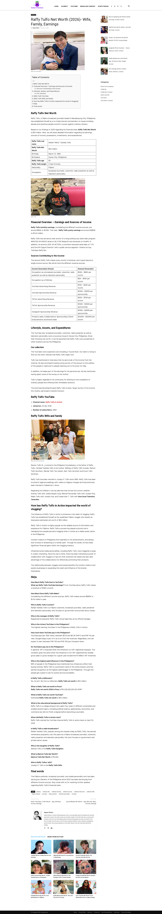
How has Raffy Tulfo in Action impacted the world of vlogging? (56, 101)
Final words (38, 106)
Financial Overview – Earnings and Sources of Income (53, 86)
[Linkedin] (52, 828)
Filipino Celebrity (36, 794)
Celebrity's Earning (56, 791)
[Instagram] (114, 6)
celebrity (38, 791)
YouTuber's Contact (107, 100)
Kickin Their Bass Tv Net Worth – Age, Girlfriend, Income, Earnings (46, 802)
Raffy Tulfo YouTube (41, 96)
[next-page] (35, 901)
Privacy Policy (82, 912)
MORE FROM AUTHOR (55, 837)
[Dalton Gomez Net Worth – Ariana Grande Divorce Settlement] (41, 867)
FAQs (35, 104)
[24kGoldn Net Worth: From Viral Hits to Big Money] (63, 847)
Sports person (103, 6)
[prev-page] (32, 901)
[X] (121, 6)
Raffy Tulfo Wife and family (43, 99)
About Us (89, 912)
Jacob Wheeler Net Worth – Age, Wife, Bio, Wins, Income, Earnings (81, 802)
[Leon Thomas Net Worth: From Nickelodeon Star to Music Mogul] (86, 887)
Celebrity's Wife (90, 791)
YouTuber (74, 6)
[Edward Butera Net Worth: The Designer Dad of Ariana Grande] (63, 867)
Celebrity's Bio (46, 791)
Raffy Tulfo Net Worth (41, 84)
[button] (129, 6)
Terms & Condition (126, 912)
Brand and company (87, 6)
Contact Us (97, 912)
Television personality (64, 794)
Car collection (41, 93)
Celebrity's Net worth (79, 791)
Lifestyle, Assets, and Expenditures (47, 91)
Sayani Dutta (36, 28)
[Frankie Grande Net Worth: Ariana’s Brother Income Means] (86, 867)
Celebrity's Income (67, 791)
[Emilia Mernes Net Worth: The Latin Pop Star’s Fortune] (63, 887)
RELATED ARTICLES (38, 837)
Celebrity (64, 6)
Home (56, 6)
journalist (44, 794)
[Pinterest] (117, 6)
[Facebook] (111, 6)
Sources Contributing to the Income (48, 88)
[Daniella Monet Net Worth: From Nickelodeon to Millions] (41, 887)
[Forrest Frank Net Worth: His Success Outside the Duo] (86, 847)
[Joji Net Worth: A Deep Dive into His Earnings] (41, 847)
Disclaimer (117, 912)
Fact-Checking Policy (107, 912)
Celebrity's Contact (106, 92)
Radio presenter (53, 794)
